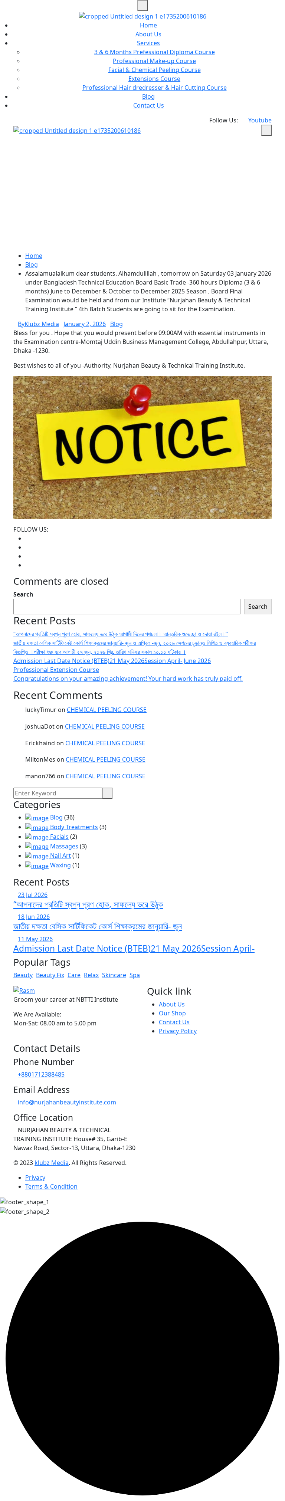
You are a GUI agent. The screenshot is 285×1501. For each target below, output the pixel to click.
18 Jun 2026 (34, 917)
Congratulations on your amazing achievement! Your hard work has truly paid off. (128, 678)
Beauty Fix (50, 975)
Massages (63, 846)
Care (74, 975)
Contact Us (148, 105)
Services (148, 43)
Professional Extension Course (56, 670)
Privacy (35, 1177)
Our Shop (172, 1013)
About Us (148, 34)
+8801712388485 (41, 1074)
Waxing (60, 865)
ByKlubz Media (38, 324)
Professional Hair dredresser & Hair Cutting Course (154, 87)
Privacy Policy (178, 1031)
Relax (91, 975)
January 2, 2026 (84, 324)
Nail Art (60, 855)
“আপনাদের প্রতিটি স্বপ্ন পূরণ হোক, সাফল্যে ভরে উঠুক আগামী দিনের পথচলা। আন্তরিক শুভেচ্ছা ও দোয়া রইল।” (120, 634)
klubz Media (52, 1163)
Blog (148, 96)
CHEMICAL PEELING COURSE (107, 710)
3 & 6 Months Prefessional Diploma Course (154, 52)
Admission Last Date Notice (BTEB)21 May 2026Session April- (134, 948)
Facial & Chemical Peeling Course (154, 70)
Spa (135, 975)
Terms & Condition (51, 1186)
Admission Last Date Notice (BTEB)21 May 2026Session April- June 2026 (112, 661)
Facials (59, 836)
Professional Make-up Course (154, 61)
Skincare (114, 975)
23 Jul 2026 (33, 895)
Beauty (23, 975)
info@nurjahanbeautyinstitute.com (67, 1102)
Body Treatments (73, 827)
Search (23, 594)
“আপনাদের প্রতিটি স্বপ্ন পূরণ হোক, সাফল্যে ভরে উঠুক (88, 904)
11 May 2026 (35, 939)
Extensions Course (154, 79)
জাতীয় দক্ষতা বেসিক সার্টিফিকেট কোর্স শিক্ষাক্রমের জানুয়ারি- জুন (97, 926)
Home (148, 25)
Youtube (260, 120)
